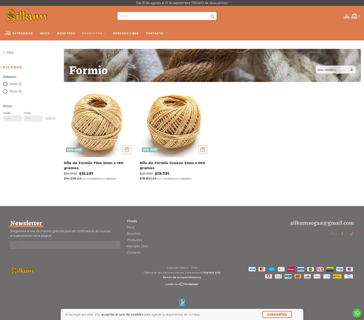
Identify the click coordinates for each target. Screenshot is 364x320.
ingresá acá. (212, 272)
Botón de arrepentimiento (182, 277)
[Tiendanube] (182, 285)
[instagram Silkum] (332, 234)
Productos (92, 33)
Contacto (155, 33)
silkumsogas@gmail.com (322, 222)
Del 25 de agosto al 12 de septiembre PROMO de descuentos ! (182, 3)
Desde (6, 112)
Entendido (277, 314)
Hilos (9, 52)
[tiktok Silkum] (352, 234)
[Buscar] (213, 16)
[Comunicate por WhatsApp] (357, 313)
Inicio (45, 33)
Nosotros (66, 33)
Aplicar (50, 118)
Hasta (27, 112)
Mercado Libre (126, 33)
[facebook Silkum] (342, 234)
